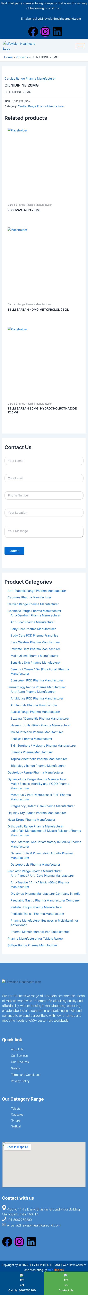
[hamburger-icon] (80, 46)
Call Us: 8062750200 (22, 1290)
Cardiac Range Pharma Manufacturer (30, 78)
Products (22, 57)
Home (8, 57)
